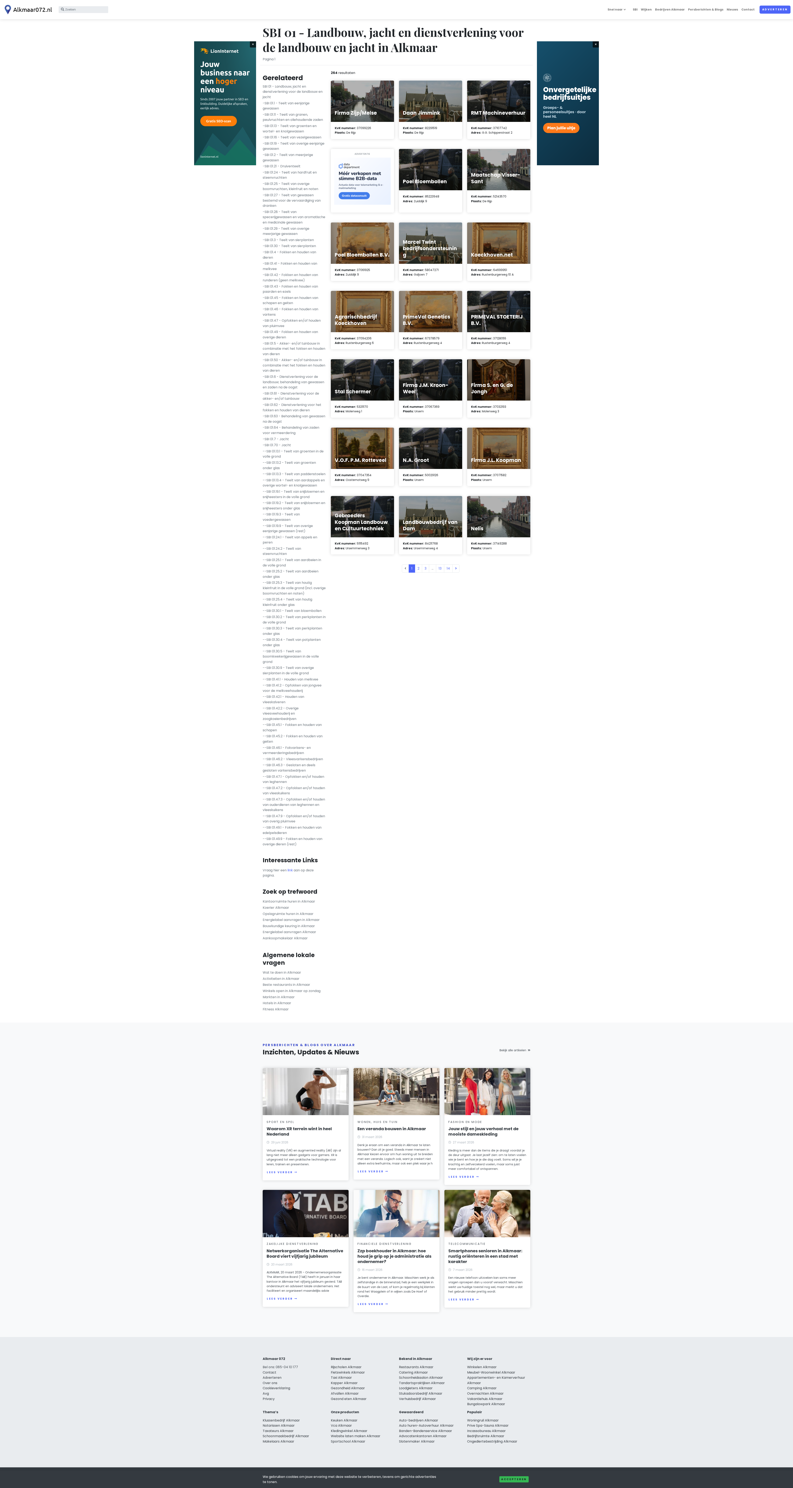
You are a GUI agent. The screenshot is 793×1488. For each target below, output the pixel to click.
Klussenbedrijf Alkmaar (281, 1420)
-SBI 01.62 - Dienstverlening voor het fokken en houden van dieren (292, 407)
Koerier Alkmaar (276, 907)
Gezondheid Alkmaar (348, 1388)
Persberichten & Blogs (705, 9)
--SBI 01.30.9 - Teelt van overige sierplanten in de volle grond (288, 670)
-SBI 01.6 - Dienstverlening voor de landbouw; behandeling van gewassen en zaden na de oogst (293, 382)
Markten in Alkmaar (279, 997)
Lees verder (280, 1172)
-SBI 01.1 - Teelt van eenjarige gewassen (286, 106)
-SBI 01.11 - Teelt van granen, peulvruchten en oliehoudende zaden (293, 117)
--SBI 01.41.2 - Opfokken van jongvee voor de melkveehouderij (292, 688)
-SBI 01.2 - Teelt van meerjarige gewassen (288, 157)
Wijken (646, 9)
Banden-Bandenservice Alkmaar (425, 1431)
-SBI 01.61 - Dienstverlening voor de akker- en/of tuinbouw (291, 396)
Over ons (270, 1383)
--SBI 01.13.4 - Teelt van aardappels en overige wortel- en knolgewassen (294, 483)
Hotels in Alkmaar (277, 1003)
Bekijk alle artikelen (513, 1050)
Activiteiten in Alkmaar (281, 978)
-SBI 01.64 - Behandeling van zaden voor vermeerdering (291, 430)
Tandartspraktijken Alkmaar (422, 1383)
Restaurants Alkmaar (416, 1367)
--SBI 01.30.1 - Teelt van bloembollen (292, 610)
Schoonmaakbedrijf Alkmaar (286, 1436)
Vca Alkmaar (341, 1425)
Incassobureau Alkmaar (486, 1431)
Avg (266, 1393)
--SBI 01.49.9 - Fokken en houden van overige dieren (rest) (292, 841)
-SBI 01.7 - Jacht (276, 439)
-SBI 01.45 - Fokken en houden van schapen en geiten (290, 300)
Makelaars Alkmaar (278, 1441)
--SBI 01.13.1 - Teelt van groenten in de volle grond (293, 454)
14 (448, 568)
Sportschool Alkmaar (348, 1441)
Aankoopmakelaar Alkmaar (285, 938)
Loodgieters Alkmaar (416, 1388)
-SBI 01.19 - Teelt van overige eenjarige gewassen (293, 146)
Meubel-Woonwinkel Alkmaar (491, 1372)
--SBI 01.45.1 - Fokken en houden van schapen (292, 727)
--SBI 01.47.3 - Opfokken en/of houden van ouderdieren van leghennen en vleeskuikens (294, 804)
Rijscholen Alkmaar (346, 1367)
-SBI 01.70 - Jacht (277, 445)
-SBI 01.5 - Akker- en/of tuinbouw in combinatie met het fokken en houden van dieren (294, 348)
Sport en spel (280, 1122)
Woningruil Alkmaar (483, 1420)
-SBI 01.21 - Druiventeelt (281, 166)
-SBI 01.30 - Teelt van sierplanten (289, 246)
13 (440, 568)
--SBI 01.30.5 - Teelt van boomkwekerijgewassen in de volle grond (291, 656)
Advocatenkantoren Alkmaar (423, 1436)
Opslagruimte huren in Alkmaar (288, 913)
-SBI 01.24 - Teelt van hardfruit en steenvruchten (290, 175)
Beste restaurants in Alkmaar (286, 984)
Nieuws (732, 9)
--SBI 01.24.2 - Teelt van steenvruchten (282, 551)
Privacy (269, 1398)
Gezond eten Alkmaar (349, 1398)
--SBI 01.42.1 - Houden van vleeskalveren (283, 699)
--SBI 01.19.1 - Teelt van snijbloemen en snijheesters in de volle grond (293, 494)
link (290, 870)
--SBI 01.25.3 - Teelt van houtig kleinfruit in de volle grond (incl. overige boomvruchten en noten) (294, 588)
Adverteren (775, 9)
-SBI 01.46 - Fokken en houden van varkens (290, 312)
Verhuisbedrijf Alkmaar (417, 1398)
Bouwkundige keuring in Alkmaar (289, 926)
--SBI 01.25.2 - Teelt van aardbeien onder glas (290, 574)
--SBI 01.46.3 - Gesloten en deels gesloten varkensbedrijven (289, 768)
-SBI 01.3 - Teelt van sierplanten (288, 240)
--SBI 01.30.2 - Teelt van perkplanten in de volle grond (294, 620)
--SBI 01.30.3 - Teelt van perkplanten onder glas (292, 631)
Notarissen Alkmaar (279, 1425)
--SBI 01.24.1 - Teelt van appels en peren (290, 540)
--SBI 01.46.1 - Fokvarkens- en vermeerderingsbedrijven (287, 750)
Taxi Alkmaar (341, 1377)
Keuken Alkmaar (344, 1420)
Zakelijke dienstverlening (293, 1244)
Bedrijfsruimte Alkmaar (485, 1436)
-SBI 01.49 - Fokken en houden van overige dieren (290, 334)
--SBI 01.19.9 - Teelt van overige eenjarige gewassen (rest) (288, 528)
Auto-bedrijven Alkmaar (418, 1420)
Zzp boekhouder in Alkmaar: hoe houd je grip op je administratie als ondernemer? (394, 1256)
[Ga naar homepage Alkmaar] (27, 9)
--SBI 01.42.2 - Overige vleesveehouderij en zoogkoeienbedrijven (281, 713)
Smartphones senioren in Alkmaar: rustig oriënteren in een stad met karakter (485, 1256)
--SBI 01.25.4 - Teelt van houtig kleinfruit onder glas (287, 602)
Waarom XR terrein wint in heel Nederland (299, 1131)
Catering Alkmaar (413, 1372)
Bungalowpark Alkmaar (486, 1404)
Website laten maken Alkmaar (355, 1436)
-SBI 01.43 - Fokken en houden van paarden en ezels (290, 289)
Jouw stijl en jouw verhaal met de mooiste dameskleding (483, 1131)
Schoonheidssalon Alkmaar (421, 1377)
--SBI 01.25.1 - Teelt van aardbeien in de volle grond (292, 563)
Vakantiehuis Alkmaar (484, 1398)
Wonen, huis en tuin (377, 1122)
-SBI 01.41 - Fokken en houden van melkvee (290, 266)
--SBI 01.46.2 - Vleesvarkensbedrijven (293, 759)
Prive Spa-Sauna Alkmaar (488, 1425)
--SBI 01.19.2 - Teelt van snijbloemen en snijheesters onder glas (294, 506)
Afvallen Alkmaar (345, 1393)
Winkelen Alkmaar (482, 1367)
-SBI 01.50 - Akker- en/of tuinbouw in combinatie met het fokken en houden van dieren (294, 365)
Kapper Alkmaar (344, 1383)
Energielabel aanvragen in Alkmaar (291, 919)
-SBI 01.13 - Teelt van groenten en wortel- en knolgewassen (290, 129)
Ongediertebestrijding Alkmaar (492, 1441)
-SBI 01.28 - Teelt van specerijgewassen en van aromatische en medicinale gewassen (294, 217)
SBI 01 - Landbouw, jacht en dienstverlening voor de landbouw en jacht (293, 91)
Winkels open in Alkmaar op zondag (292, 990)
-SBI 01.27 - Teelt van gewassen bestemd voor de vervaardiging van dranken (292, 200)
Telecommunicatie (467, 1244)
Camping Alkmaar (482, 1388)
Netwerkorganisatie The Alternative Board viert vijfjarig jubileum (305, 1253)
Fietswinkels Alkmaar (348, 1372)
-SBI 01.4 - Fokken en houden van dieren (289, 255)
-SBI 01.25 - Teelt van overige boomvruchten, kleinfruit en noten (290, 186)
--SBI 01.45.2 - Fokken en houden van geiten (293, 739)
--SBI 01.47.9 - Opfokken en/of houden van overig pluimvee (294, 819)
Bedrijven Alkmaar (670, 9)
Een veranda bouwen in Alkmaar (391, 1129)
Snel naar (615, 9)
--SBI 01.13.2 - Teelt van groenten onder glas (289, 465)
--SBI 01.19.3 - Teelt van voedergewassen (281, 517)
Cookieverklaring (276, 1388)
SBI (635, 9)
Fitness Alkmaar (276, 1009)
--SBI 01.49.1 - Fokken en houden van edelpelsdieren (292, 830)
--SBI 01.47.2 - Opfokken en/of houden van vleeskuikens (294, 791)
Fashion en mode (465, 1122)
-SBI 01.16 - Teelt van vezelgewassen (292, 137)
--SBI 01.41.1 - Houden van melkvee (290, 679)
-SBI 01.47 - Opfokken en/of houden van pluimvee (292, 323)
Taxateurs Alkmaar (278, 1431)
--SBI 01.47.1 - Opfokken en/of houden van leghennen (293, 779)
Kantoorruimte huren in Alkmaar (289, 901)
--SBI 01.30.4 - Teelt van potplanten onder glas (292, 642)
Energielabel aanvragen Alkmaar (289, 932)
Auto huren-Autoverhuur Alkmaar (426, 1425)
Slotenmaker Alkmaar (417, 1441)
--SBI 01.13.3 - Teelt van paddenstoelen (294, 474)
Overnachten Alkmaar (485, 1393)
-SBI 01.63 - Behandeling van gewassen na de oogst (294, 419)
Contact (748, 9)
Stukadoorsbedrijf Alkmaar (420, 1393)
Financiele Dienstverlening (384, 1244)
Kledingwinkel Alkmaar (349, 1431)
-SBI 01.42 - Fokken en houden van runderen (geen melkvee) (290, 277)
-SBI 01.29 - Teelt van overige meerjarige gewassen (286, 231)
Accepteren (514, 1479)
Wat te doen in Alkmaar (282, 972)
